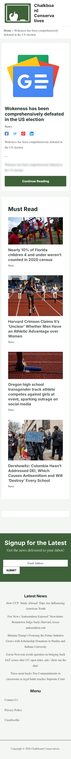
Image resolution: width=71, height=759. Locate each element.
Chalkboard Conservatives (44, 13)
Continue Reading (35, 181)
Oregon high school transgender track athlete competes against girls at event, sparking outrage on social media (33, 394)
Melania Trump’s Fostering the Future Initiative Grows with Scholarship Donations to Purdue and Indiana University (35, 640)
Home (7, 30)
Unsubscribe (12, 720)
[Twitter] (15, 133)
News (8, 126)
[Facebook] (7, 133)
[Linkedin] (32, 133)
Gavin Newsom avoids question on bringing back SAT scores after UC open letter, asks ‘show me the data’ (35, 659)
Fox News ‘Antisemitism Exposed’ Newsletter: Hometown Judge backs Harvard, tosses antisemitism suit (35, 621)
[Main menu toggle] (62, 13)
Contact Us (11, 700)
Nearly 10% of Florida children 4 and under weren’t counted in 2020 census (34, 255)
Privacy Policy (13, 710)
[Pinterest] (23, 133)
